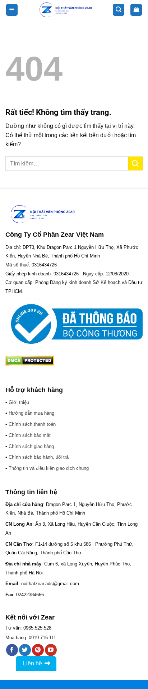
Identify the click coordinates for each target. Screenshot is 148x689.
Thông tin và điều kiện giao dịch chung (49, 468)
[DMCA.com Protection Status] (29, 360)
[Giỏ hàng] (136, 10)
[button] (12, 10)
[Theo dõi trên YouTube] (51, 650)
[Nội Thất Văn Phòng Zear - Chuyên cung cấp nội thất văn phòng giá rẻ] (65, 10)
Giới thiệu (19, 402)
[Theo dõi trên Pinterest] (38, 650)
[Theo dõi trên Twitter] (25, 650)
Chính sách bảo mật (30, 435)
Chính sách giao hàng (31, 446)
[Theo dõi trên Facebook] (12, 650)
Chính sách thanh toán (32, 424)
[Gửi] (135, 163)
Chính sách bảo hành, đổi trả (39, 457)
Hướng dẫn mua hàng (31, 413)
